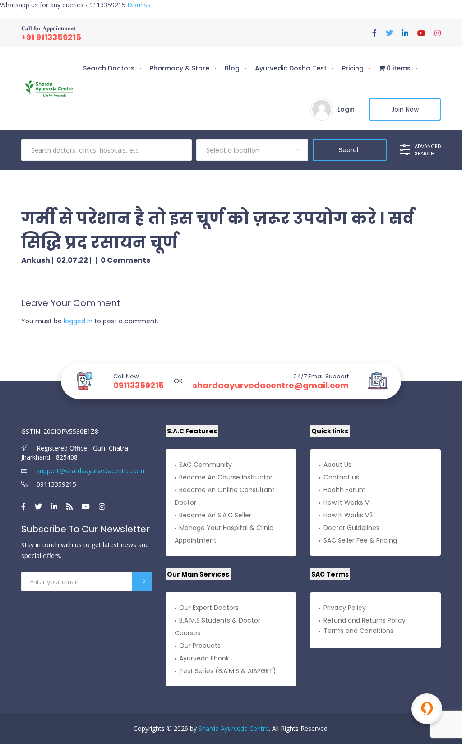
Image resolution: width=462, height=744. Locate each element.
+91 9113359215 (51, 37)
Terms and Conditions (358, 630)
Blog (232, 68)
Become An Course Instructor (226, 477)
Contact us (341, 477)
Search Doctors (108, 68)
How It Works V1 (347, 502)
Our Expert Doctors (209, 607)
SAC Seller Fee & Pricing (360, 540)
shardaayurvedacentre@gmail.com (271, 385)
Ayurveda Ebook (204, 658)
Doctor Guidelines (351, 527)
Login (346, 109)
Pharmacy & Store (179, 68)
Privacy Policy (344, 607)
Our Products (200, 645)
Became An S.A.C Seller (215, 515)
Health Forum (344, 489)
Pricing (353, 68)
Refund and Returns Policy (364, 620)
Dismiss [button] (138, 4)
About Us (337, 464)
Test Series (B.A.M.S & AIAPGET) (227, 670)
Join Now (405, 109)
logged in (78, 321)
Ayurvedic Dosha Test (291, 68)
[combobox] (252, 150)
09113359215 (138, 385)
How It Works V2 (348, 515)
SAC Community (205, 464)
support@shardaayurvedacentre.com (89, 470)
